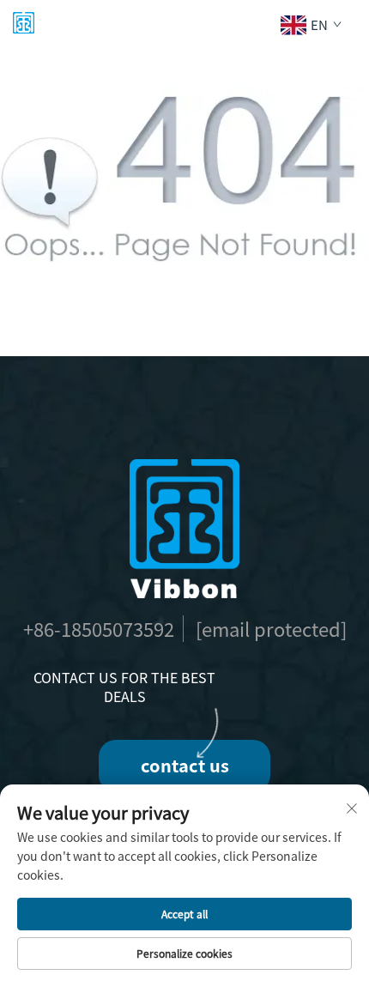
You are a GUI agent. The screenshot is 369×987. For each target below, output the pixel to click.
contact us (185, 765)
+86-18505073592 (98, 628)
